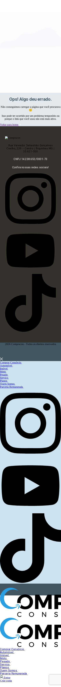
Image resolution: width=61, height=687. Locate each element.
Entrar (7, 677)
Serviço (4, 377)
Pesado (4, 374)
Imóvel (4, 368)
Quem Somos (7, 383)
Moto (3, 371)
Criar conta (6, 680)
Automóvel (6, 365)
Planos (4, 380)
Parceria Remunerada (12, 386)
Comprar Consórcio (11, 362)
